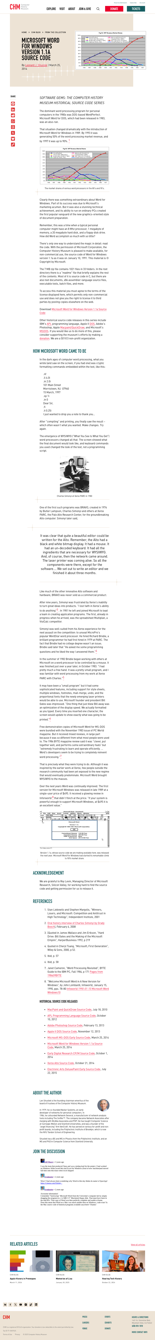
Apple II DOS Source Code (62, 1031)
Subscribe (133, 3)
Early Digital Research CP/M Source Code (71, 1053)
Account (142, 3)
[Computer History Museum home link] (20, 7)
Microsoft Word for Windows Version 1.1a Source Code (74, 1045)
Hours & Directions (140, 1317)
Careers (85, 1322)
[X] (13, 133)
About (71, 9)
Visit (62, 9)
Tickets (136, 9)
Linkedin (36, 1304)
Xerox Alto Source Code (60, 1063)
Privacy (17, 1334)
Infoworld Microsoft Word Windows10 (78, 990)
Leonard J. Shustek (36, 65)
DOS (92, 323)
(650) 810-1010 (137, 1325)
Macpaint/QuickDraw (72, 327)
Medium (5, 1304)
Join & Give (85, 9)
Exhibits (108, 1322)
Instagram (26, 1304)
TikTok (31, 1304)
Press (84, 1316)
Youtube (21, 1304)
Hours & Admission (120, 3)
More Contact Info (139, 1332)
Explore (51, 9)
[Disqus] (74, 1188)
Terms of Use (7, 1334)
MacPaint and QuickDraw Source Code (69, 1009)
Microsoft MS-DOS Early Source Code (68, 1037)
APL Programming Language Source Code (71, 1015)
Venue (84, 1328)
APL (49, 323)
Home (24, 32)
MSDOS (44, 331)
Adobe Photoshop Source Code (64, 1025)
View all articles (138, 1244)
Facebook (10, 1304)
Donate (114, 9)
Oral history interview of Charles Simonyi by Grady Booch (76, 924)
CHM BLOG (36, 32)
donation (44, 338)
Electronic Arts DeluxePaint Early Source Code (73, 1069)
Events (107, 1316)
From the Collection (55, 32)
